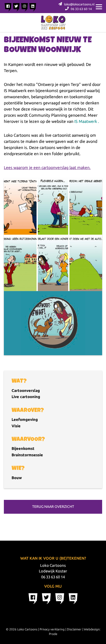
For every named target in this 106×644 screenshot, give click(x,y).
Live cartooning (26, 396)
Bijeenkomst (23, 448)
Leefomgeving (25, 419)
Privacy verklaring (52, 629)
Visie (16, 426)
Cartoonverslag (26, 390)
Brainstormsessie (27, 455)
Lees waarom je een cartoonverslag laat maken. (47, 167)
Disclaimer (74, 629)
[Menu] (99, 6)
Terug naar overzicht (53, 506)
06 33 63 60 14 (81, 9)
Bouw (17, 477)
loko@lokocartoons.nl (78, 4)
